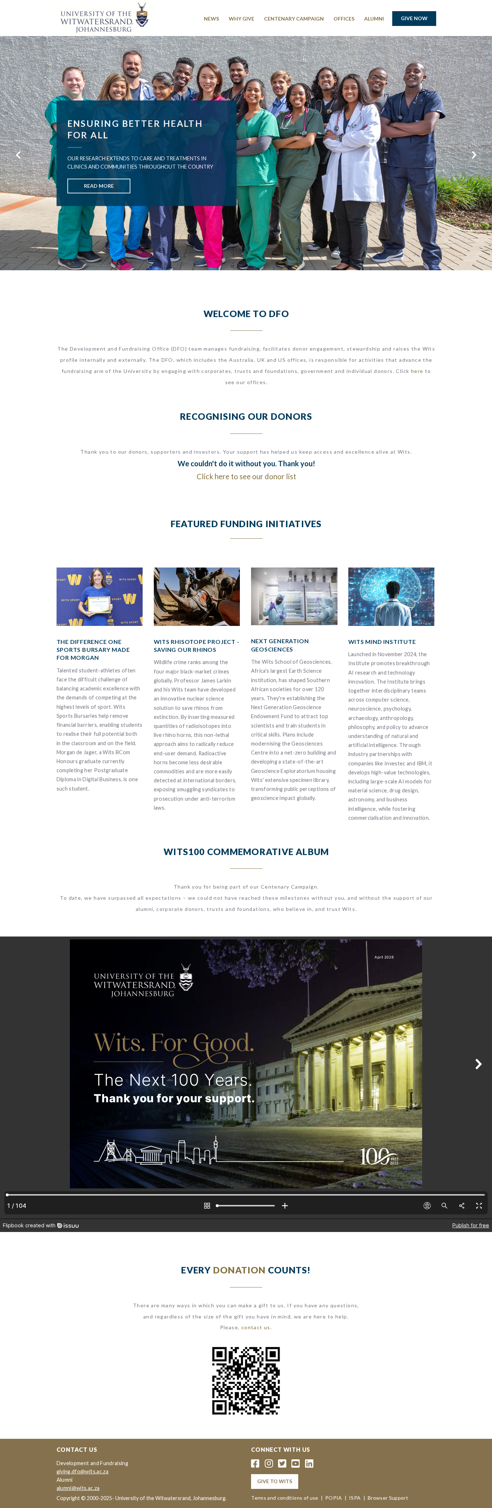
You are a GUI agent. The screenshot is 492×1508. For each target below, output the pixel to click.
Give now (414, 18)
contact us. (256, 1327)
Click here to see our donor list (246, 476)
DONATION (239, 1270)
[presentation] (18, 155)
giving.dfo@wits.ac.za (83, 1471)
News (211, 18)
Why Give (241, 18)
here (417, 371)
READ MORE (99, 185)
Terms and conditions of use (284, 1498)
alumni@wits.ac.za (78, 1488)
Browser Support (388, 1498)
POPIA (333, 1498)
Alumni (374, 18)
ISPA (355, 1498)
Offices (344, 18)
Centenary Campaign (294, 18)
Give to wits (274, 1481)
